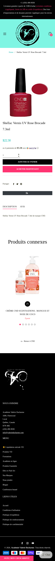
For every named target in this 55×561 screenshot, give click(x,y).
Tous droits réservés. (43, 548)
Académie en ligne (10, 461)
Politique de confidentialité (13, 524)
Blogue (5, 485)
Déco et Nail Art (9, 471)
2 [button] (23, 324)
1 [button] (20, 324)
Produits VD (7, 452)
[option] (27, 288)
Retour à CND (29, 341)
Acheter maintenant (27, 169)
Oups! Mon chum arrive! (17, 558)
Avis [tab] (22, 206)
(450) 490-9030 (9, 429)
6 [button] (35, 324)
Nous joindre (7, 480)
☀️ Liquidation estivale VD (13, 447)
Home (11, 52)
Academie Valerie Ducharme (22, 548)
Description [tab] (10, 206)
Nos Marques (8, 475)
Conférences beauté (10, 490)
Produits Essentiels (10, 466)
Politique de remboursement (13, 520)
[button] (27, 148)
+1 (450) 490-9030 (27, 3)
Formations (7, 457)
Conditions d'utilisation (11, 510)
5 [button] (32, 324)
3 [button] (26, 324)
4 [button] (29, 324)
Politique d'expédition (11, 515)
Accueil (5, 506)
